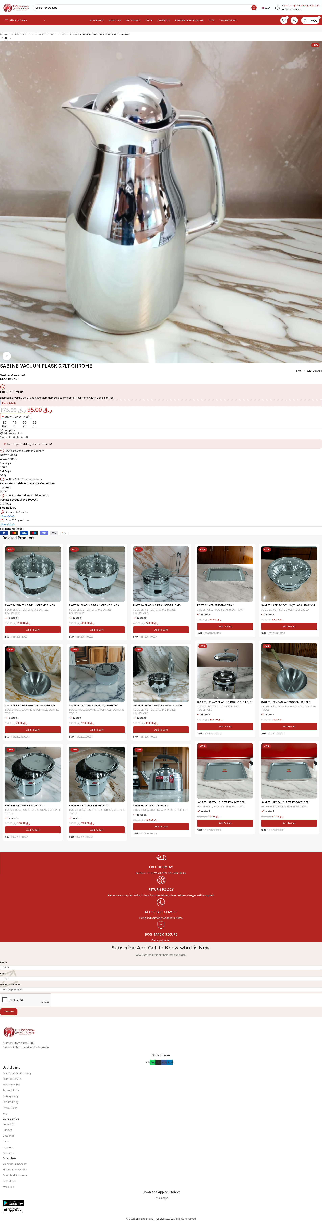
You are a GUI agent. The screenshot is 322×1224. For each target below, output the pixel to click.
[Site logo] (16, 7)
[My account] (294, 20)
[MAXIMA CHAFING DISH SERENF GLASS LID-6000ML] (33, 574)
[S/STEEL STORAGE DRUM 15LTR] (97, 774)
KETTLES (182, 809)
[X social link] (14, 437)
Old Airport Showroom (15, 1163)
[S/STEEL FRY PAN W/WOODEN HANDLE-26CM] (33, 674)
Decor (6, 1141)
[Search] (254, 7)
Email (3, 973)
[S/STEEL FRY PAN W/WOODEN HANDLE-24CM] (289, 671)
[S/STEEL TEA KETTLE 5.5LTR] (161, 774)
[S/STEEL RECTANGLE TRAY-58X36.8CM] (289, 771)
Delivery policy (10, 1096)
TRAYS (240, 609)
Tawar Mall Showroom (15, 1175)
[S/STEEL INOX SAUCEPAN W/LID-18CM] (97, 674)
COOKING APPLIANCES (291, 706)
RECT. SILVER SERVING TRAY (215, 605)
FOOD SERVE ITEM (42, 34)
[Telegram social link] (27, 437)
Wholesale (8, 1186)
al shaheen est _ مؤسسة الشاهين (154, 1218)
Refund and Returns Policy (17, 1073)
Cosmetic (8, 1147)
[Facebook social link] (10, 437)
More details (7, 516)
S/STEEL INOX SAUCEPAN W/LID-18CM (93, 705)
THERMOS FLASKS (68, 34)
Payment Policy (11, 1090)
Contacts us (9, 1181)
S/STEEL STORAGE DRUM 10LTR (25, 805)
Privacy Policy (10, 1107)
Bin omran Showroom (15, 1169)
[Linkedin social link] (22, 437)
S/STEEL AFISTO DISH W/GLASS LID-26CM (288, 605)
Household (8, 1124)
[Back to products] (6, 39)
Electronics (8, 1135)
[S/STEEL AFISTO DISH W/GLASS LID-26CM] (289, 574)
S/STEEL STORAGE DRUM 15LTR (89, 805)
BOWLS (288, 609)
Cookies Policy (10, 1102)
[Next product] (10, 39)
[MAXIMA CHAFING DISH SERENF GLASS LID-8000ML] (97, 574)
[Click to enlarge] (7, 356)
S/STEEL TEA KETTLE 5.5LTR (150, 805)
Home (3, 34)
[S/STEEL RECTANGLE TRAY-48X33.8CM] (225, 771)
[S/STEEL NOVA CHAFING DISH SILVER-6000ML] (161, 674)
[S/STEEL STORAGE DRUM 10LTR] (33, 774)
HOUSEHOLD (19, 34)
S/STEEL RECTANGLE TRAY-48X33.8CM (221, 802)
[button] (33, 629)
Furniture (7, 1129)
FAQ (5, 1113)
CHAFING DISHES (37, 609)
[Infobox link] (161, 863)
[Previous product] (2, 39)
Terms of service (12, 1078)
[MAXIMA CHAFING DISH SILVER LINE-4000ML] (161, 574)
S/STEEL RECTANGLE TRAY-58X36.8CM (285, 802)
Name (3, 962)
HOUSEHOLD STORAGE (34, 809)
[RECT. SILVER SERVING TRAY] (225, 574)
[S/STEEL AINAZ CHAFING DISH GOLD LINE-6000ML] (225, 671)
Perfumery (8, 1153)
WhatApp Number (10, 984)
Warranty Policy (11, 1084)
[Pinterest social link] (18, 437)
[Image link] (19, 1031)
